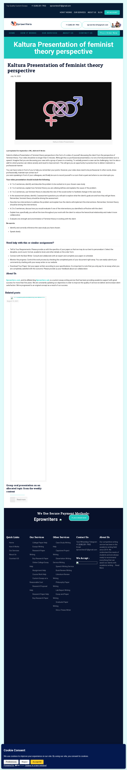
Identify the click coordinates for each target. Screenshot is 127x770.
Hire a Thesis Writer (63, 610)
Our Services (14, 551)
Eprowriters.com (13, 280)
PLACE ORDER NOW (79, 518)
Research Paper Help (40, 594)
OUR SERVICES (80, 12)
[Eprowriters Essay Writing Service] (21, 23)
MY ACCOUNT (112, 12)
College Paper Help (39, 543)
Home (11, 543)
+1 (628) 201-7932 (39, 6)
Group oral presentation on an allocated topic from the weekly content (24, 488)
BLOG (100, 12)
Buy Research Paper (40, 558)
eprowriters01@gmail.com (60, 6)
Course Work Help (39, 574)
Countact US (14, 558)
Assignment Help (39, 570)
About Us (12, 555)
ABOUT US (92, 12)
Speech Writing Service (65, 566)
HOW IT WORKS (66, 12)
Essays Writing (38, 547)
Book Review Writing (64, 570)
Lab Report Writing (63, 590)
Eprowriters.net (42, 280)
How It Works (14, 547)
